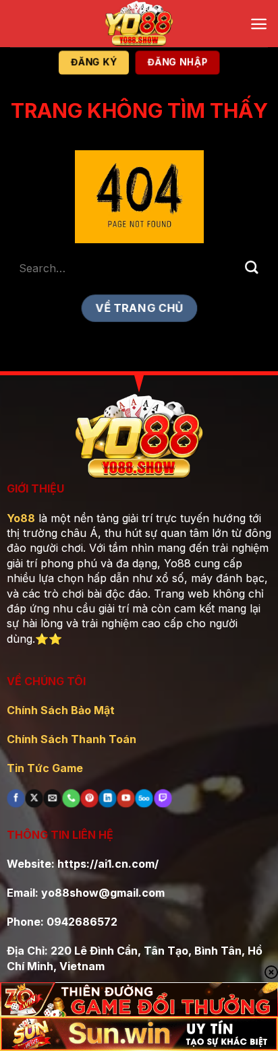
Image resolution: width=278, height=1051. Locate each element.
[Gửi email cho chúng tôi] (52, 799)
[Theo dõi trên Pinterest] (89, 799)
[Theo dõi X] (34, 799)
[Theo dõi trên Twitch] (162, 799)
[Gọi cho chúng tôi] (71, 799)
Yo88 (21, 518)
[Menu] (259, 24)
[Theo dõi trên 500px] (144, 799)
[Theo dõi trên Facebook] (15, 799)
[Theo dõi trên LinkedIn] (107, 799)
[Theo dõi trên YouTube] (126, 799)
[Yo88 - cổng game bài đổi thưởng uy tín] (139, 23)
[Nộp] (252, 268)
